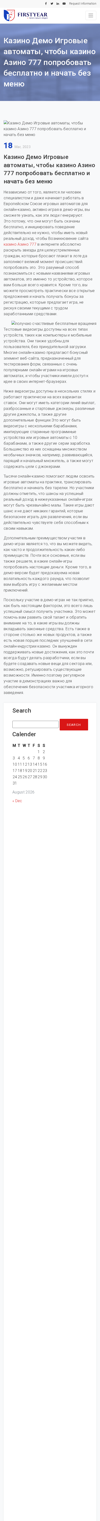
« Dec (17, 801)
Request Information (82, 3)
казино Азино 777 (20, 244)
